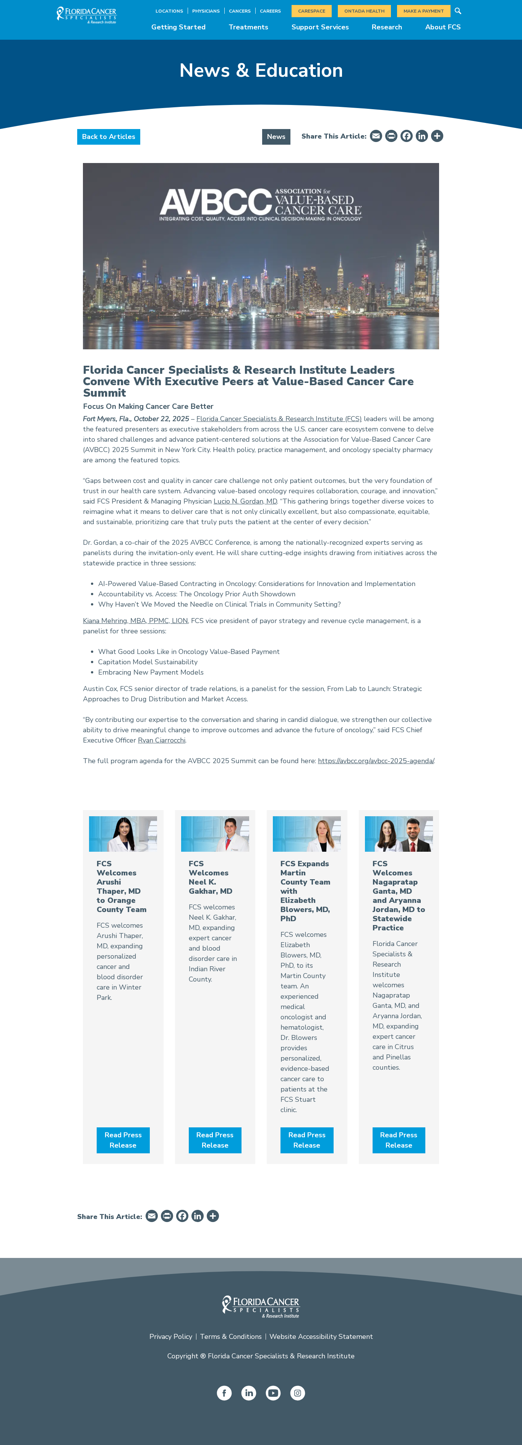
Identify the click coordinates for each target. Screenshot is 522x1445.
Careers (270, 11)
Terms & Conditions (231, 1336)
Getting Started (178, 27)
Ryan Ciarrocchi (161, 740)
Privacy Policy (170, 1336)
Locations (169, 11)
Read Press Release (123, 1140)
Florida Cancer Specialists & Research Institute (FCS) (279, 418)
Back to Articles (108, 136)
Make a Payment (424, 11)
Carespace (311, 11)
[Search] (457, 11)
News (276, 136)
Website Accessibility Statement (321, 1336)
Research (387, 27)
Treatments (248, 27)
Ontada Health (364, 11)
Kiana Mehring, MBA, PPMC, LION (135, 620)
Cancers (240, 11)
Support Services (320, 27)
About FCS (443, 27)
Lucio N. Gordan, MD (245, 501)
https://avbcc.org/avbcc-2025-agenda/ (376, 760)
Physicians (206, 11)
